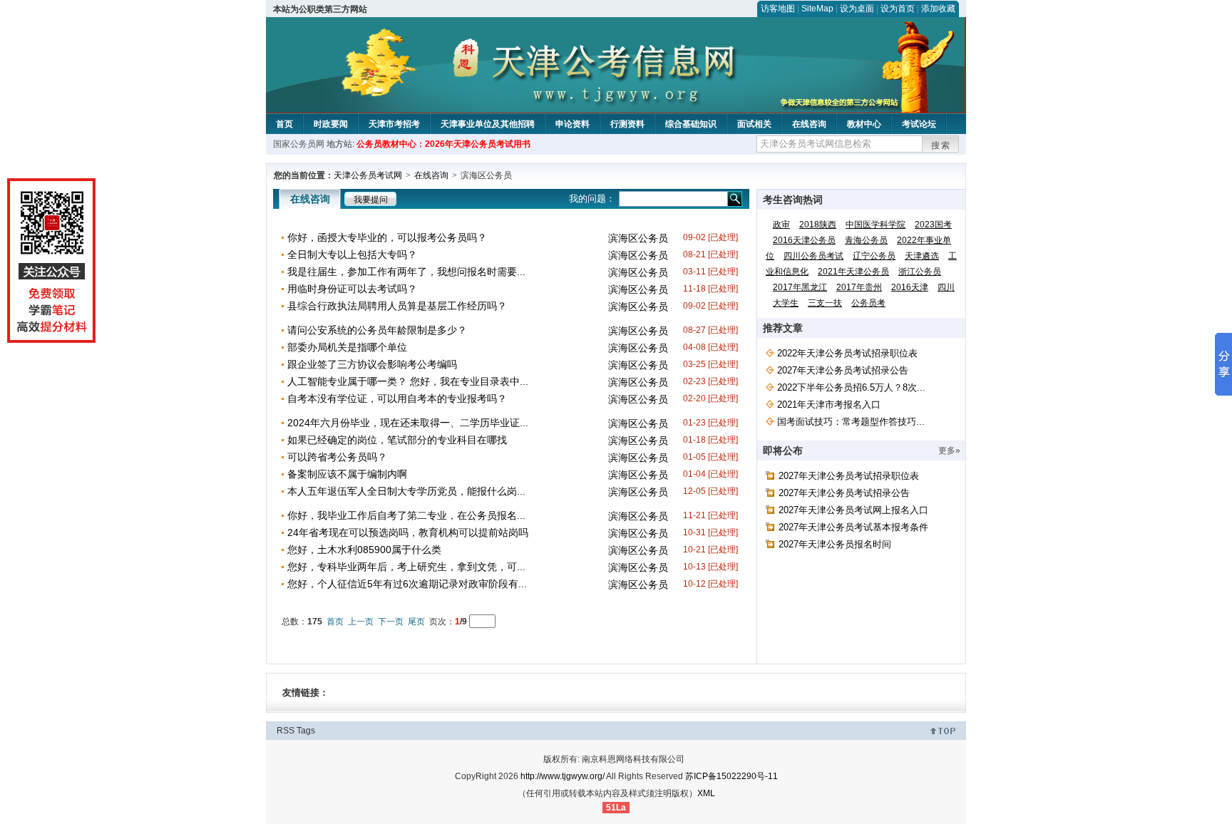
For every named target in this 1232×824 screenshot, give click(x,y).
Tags (306, 731)
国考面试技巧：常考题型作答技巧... (851, 421)
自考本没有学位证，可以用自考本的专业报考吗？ (397, 398)
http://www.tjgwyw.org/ (562, 776)
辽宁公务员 (874, 256)
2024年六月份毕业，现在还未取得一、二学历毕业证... (407, 422)
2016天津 (909, 287)
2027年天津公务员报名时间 (835, 544)
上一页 (361, 622)
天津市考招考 (394, 124)
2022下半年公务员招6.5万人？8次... (851, 387)
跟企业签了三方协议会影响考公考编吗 (372, 364)
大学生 (786, 303)
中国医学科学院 (875, 225)
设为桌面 (857, 9)
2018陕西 (817, 225)
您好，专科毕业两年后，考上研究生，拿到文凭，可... (406, 566)
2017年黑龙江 (800, 287)
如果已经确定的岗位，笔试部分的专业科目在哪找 (397, 440)
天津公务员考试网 (368, 175)
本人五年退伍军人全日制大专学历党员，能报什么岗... (406, 491)
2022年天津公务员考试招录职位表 (847, 353)
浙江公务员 (919, 272)
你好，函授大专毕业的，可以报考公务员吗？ (387, 237)
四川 (946, 287)
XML (706, 793)
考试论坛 (919, 124)
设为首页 (898, 9)
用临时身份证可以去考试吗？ (352, 288)
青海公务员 (866, 240)
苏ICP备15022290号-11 (731, 776)
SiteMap (817, 9)
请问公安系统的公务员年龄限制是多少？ (377, 330)
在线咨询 (809, 124)
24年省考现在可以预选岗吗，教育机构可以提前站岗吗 (407, 532)
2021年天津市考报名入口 (829, 404)
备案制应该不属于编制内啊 (347, 474)
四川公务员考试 (813, 256)
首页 (284, 124)
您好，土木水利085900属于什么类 (364, 549)
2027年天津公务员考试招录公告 (842, 370)
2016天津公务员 (804, 240)
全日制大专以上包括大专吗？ (352, 254)
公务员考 (868, 303)
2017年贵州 (859, 287)
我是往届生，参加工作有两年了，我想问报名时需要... (406, 271)
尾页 (416, 622)
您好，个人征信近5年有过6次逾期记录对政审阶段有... (407, 583)
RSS (285, 731)
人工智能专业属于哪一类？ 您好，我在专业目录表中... (407, 381)
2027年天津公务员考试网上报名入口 (853, 510)
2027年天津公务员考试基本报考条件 (853, 527)
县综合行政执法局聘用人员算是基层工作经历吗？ (397, 305)
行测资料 (627, 124)
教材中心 (864, 124)
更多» (949, 450)
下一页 (391, 622)
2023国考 (933, 225)
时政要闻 (331, 124)
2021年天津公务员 (853, 272)
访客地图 (778, 9)
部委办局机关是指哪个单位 (347, 347)
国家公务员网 (298, 144)
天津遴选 (922, 256)
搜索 (941, 145)
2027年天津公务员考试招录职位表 (849, 475)
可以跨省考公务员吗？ (337, 457)
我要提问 (371, 200)
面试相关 (754, 124)
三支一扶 (825, 303)
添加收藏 (938, 9)
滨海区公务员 (638, 238)
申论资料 (572, 124)
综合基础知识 (691, 124)
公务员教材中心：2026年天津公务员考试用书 (443, 144)
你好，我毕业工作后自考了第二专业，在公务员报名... (406, 515)
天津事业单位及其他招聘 (488, 124)
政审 (781, 225)
